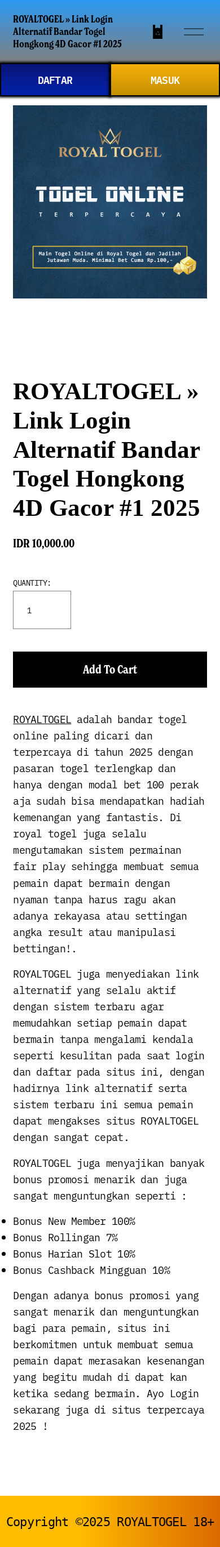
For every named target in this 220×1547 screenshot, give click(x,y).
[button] (109, 670)
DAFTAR (55, 79)
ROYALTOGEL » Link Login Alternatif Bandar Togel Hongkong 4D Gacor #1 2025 (67, 31)
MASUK (165, 79)
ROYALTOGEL (42, 719)
